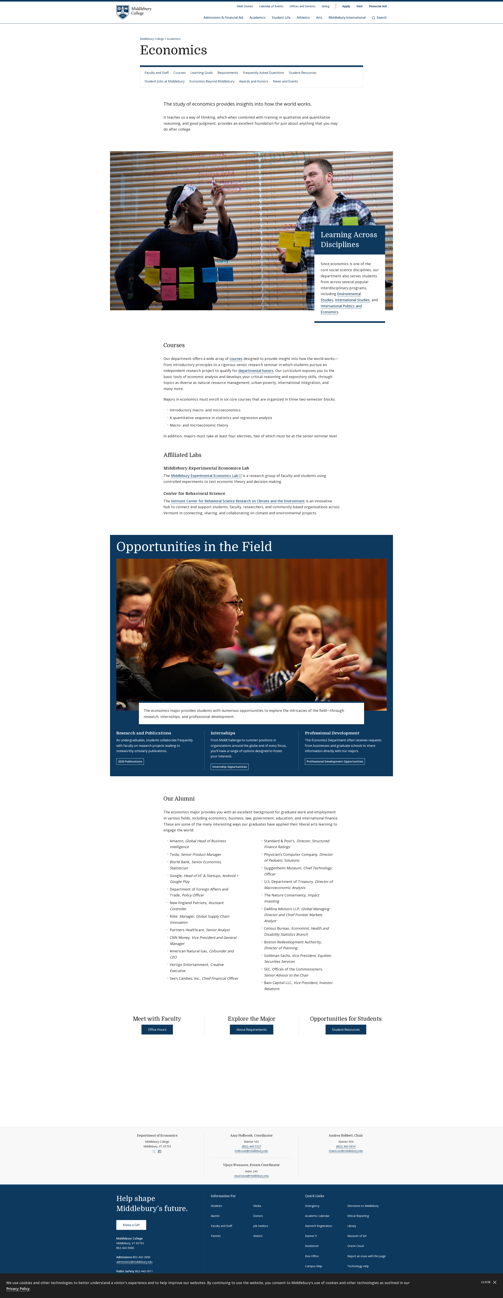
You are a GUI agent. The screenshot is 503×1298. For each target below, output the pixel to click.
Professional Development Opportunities (335, 761)
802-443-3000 (141, 1257)
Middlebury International (347, 17)
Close (486, 1282)
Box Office (312, 1256)
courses (235, 358)
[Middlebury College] (134, 12)
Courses (179, 72)
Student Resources (303, 72)
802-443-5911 (144, 1271)
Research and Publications (143, 733)
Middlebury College (152, 39)
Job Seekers (260, 1226)
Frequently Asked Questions (263, 72)
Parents (216, 1236)
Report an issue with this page (366, 1256)
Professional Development (332, 733)
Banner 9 (311, 1236)
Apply (346, 6)
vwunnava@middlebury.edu (251, 1176)
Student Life (281, 17)
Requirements (228, 72)
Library (351, 1226)
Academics (257, 17)
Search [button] (382, 17)
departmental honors (256, 370)
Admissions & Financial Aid (223, 17)
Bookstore (312, 1246)
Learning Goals (201, 72)
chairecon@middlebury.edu (346, 1151)
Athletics (303, 17)
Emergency (312, 1206)
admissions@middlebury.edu (134, 1262)
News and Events (285, 81)
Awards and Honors (253, 81)
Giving (326, 6)
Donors (258, 1216)
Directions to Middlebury (363, 1206)
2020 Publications (130, 761)
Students (216, 1206)
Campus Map (313, 1266)
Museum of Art (357, 1236)
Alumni (215, 1216)
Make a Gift (131, 1225)
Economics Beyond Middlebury (211, 81)
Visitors (258, 1236)
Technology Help (358, 1266)
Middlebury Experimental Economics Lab (204, 475)
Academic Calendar (317, 1216)
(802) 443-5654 (345, 1146)
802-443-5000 (125, 1248)
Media (257, 1206)
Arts (319, 17)
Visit (359, 6)
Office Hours (157, 1029)
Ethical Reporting (358, 1216)
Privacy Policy (18, 1288)
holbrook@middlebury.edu (251, 1151)
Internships (223, 733)
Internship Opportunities (229, 767)
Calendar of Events (271, 6)
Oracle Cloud (355, 1246)
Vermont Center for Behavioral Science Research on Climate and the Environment (238, 501)
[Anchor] (366, 243)
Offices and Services (302, 6)
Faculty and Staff (157, 72)
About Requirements (251, 1029)
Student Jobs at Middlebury (165, 81)
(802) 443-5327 (251, 1146)
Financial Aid (378, 6)
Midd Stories (245, 6)
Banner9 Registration (318, 1226)
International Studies (352, 299)
